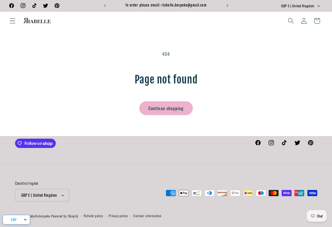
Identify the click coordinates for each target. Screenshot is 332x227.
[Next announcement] (227, 5)
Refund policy (93, 215)
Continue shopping (166, 108)
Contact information (147, 215)
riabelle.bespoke (39, 216)
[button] (12, 20)
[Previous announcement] (104, 5)
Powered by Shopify (65, 216)
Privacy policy (118, 215)
